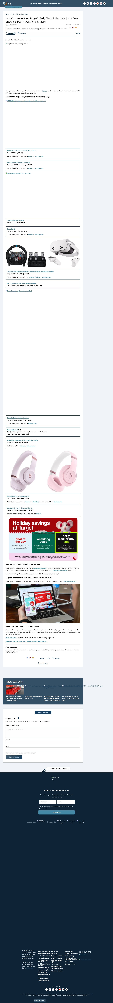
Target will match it (70, 581)
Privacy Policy (69, 955)
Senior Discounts (43, 958)
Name (8, 740)
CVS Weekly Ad (42, 972)
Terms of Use (69, 951)
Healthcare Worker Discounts (44, 964)
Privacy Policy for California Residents (71, 958)
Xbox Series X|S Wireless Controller (18, 163)
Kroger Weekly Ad (43, 980)
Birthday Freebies (43, 967)
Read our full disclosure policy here (38, 29)
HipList (78, 33)
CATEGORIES (53, 4)
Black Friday (24, 14)
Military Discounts (44, 953)
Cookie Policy (30, 968)
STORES (45, 4)
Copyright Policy (70, 964)
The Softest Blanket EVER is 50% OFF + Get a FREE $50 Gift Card (70, 698)
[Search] (63, 4)
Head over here (11, 638)
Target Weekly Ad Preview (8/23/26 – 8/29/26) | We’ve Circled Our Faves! (14, 698)
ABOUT (60, 4)
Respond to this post (12, 725)
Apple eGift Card (12, 430)
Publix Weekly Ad (43, 978)
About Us (54, 953)
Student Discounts (44, 955)
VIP (31, 4)
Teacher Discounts (44, 951)
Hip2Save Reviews (57, 971)
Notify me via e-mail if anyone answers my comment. (21, 753)
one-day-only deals (39, 568)
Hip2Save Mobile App (56, 961)
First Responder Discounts (43, 961)
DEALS (35, 4)
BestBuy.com (39, 156)
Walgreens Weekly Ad (44, 975)
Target (45, 91)
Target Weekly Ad (43, 970)
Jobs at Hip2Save (56, 966)
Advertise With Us (57, 968)
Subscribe (57, 812)
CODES (40, 4)
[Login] (109, 3)
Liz (8, 25)
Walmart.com (32, 423)
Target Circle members (60, 570)
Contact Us (55, 964)
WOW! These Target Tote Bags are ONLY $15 (33, 697)
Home (8, 14)
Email (8, 746)
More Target (11, 33)
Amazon (30, 156)
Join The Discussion (43, 712)
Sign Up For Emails (57, 955)
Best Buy (36, 502)
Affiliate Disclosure (71, 953)
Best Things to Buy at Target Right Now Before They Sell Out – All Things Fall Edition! (52, 698)
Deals (12, 14)
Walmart (37, 277)
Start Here (54, 951)
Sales (17, 14)
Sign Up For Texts (56, 958)
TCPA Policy (69, 961)
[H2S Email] (76, 28)
